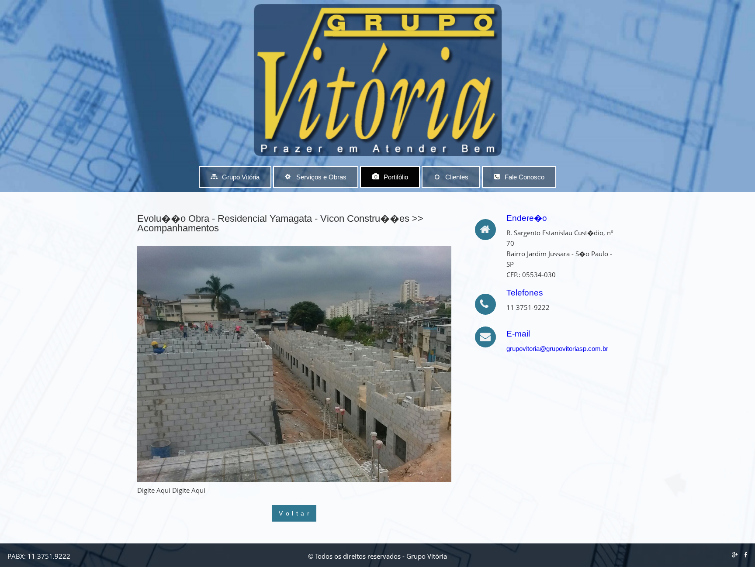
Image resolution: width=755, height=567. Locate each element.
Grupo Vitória (241, 177)
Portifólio (396, 177)
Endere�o (526, 218)
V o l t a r (294, 513)
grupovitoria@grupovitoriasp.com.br (557, 348)
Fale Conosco (524, 177)
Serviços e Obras (321, 177)
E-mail (518, 333)
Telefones (524, 292)
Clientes (456, 177)
